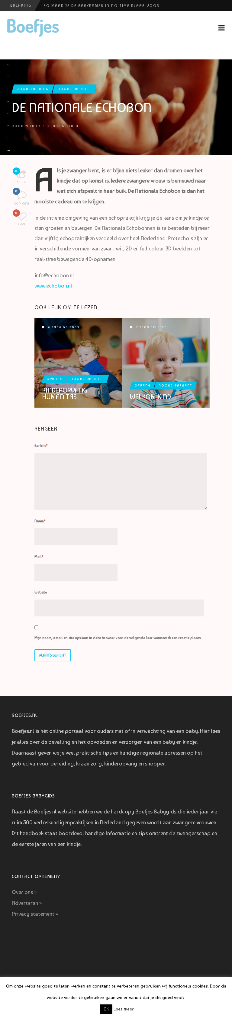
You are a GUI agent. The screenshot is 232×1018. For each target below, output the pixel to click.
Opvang (55, 378)
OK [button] (106, 1009)
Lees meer (124, 1009)
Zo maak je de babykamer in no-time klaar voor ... (104, 6)
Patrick (32, 126)
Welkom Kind (150, 396)
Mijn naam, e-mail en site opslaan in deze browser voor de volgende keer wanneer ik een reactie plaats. (117, 638)
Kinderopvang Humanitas (64, 393)
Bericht (41, 446)
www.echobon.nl (53, 285)
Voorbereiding (33, 89)
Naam (40, 521)
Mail (39, 557)
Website (40, 592)
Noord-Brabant (74, 89)
